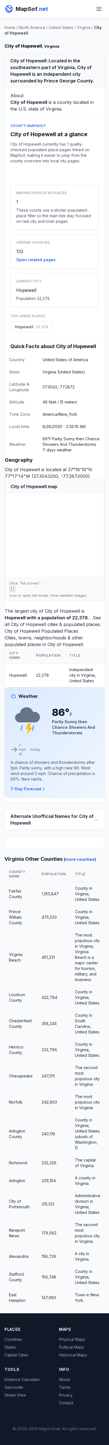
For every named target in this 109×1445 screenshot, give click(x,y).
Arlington (17, 1180)
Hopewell (26, 290)
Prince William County (15, 917)
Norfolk (16, 1102)
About (64, 1379)
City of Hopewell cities (34, 624)
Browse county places (54, 173)
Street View (15, 1395)
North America (32, 27)
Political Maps (71, 1347)
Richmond (18, 1162)
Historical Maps (73, 1355)
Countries (13, 1339)
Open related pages (36, 259)
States (10, 1347)
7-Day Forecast (26, 788)
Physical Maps (72, 1339)
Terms (64, 1387)
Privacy (66, 1395)
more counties (79, 859)
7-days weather (57, 450)
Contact (66, 1402)
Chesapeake (21, 1076)
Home (9, 27)
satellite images (73, 595)
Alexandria (19, 1256)
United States (61, 27)
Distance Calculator (22, 1379)
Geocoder (13, 1387)
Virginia (84, 27)
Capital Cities (16, 1355)
